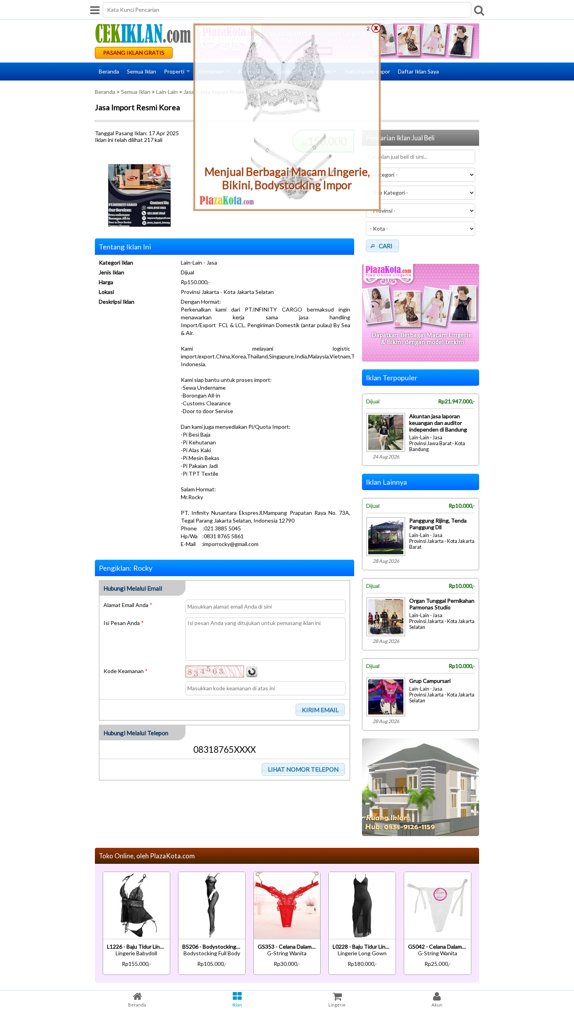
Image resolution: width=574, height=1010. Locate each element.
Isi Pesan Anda (123, 623)
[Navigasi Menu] (95, 10)
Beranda (109, 71)
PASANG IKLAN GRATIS (133, 52)
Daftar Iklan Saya (418, 71)
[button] (320, 710)
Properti (174, 71)
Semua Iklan (141, 71)
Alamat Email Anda (127, 605)
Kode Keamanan (125, 671)
